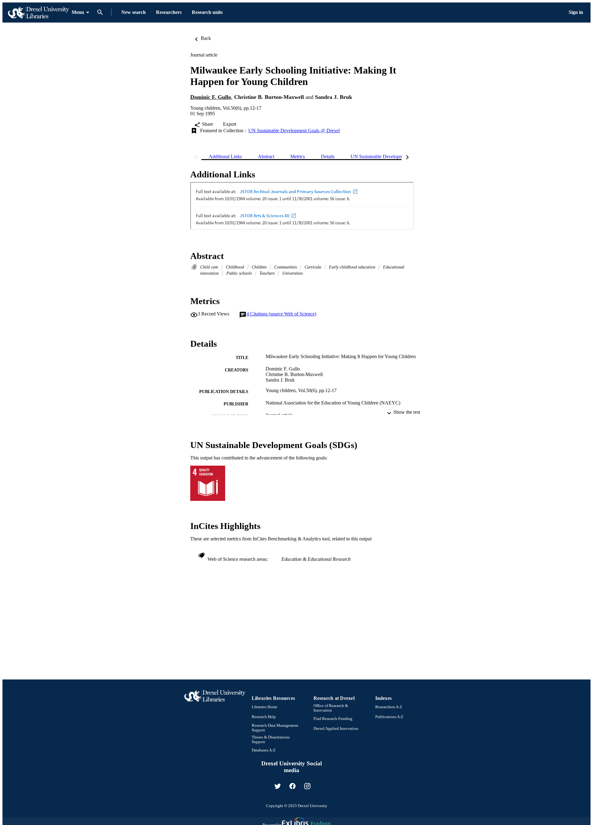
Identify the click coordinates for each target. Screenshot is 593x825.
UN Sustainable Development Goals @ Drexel (294, 130)
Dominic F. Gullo (210, 97)
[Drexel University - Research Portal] (38, 12)
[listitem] (277, 786)
